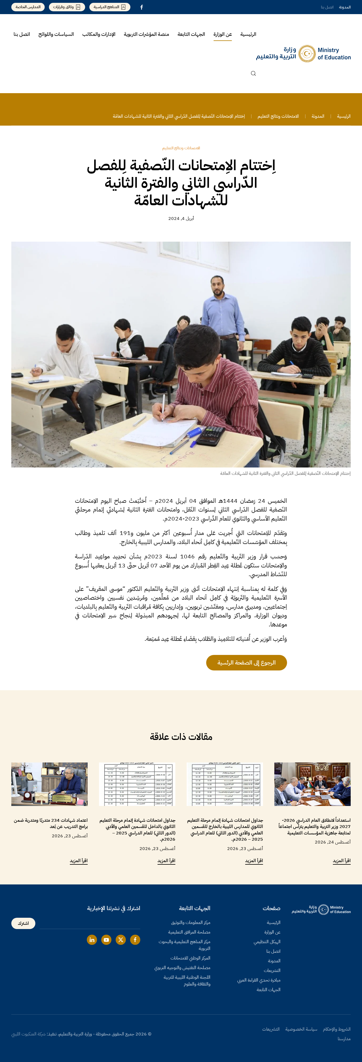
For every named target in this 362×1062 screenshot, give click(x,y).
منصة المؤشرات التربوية (146, 34)
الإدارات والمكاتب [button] (98, 34)
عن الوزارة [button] (223, 34)
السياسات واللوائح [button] (56, 34)
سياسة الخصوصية (301, 1029)
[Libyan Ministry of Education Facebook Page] (142, 7)
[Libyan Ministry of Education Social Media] (135, 940)
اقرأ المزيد (342, 860)
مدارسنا (344, 1038)
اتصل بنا (327, 7)
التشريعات (272, 970)
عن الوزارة (272, 932)
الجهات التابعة (269, 989)
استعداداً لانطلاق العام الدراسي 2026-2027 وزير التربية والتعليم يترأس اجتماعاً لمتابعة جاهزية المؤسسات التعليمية (315, 826)
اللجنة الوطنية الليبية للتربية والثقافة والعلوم (187, 980)
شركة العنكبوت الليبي (28, 1034)
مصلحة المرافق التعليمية (189, 932)
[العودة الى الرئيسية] (303, 53)
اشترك (23, 923)
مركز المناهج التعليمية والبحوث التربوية (184, 945)
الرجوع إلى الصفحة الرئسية (246, 662)
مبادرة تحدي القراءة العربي (259, 980)
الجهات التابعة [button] (191, 34)
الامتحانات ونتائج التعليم (181, 148)
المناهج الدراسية (106, 7)
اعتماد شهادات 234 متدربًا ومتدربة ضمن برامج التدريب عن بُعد (51, 823)
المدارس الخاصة (28, 7)
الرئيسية (248, 34)
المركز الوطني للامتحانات (190, 958)
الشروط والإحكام (337, 1029)
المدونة (345, 7)
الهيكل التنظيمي (267, 941)
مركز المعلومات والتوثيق (190, 922)
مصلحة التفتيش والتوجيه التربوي (182, 967)
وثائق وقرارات (63, 7)
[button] (253, 73)
